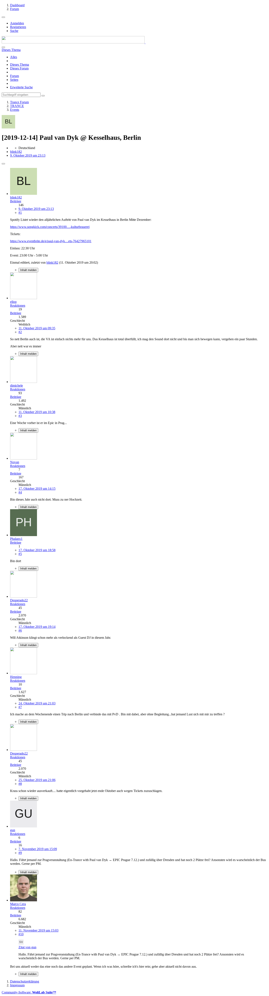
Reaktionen (17, 305)
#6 (20, 630)
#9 (20, 853)
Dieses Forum (19, 68)
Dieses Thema (19, 64)
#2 (20, 332)
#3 (20, 416)
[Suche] (3, 47)
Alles (13, 57)
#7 (20, 707)
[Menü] (3, 17)
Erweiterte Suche (21, 87)
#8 (20, 783)
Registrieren (18, 27)
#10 (21, 934)
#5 (20, 554)
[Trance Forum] (73, 42)
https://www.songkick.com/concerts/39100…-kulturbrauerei (50, 227)
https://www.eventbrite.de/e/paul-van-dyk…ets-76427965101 (50, 241)
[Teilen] (3, 163)
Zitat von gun (27, 947)
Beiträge (15, 201)
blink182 (16, 151)
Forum (14, 76)
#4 (20, 492)
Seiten (14, 79)
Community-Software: (29, 992)
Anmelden (17, 23)
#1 (20, 212)
